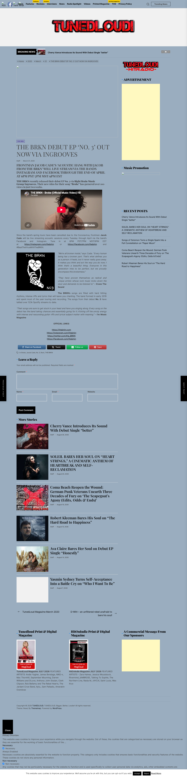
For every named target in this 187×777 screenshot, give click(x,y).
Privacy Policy (125, 4)
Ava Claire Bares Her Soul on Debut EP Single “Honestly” (81, 550)
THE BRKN (49, 353)
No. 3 (38, 353)
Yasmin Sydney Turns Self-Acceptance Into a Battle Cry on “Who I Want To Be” (82, 581)
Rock (42, 353)
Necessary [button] (8, 745)
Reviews (41, 3)
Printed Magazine (102, 3)
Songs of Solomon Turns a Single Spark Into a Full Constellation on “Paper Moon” (144, 241)
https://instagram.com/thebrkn (39, 244)
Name (20, 392)
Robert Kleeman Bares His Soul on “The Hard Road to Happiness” (82, 519)
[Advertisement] (141, 122)
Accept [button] (137, 773)
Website (91, 392)
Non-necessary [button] (10, 760)
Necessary (10, 748)
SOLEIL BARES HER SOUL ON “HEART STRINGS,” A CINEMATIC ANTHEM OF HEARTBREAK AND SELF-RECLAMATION (82, 463)
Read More (156, 773)
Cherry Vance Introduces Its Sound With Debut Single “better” (78, 428)
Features (30, 3)
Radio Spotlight (74, 4)
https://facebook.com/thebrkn (82, 244)
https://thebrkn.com (61, 329)
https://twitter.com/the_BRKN (61, 336)
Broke (23, 353)
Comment (22, 372)
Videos (87, 4)
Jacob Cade (30, 353)
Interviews (52, 4)
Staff (18, 161)
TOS (114, 4)
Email (55, 392)
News (61, 4)
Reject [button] (146, 773)
